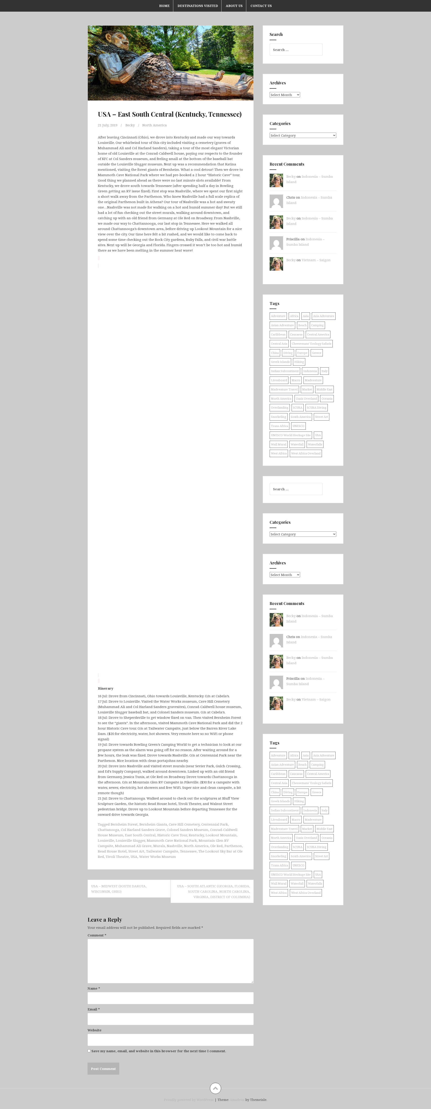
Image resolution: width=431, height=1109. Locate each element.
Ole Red (216, 846)
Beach (302, 325)
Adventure (278, 316)
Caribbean (278, 334)
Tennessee (188, 851)
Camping (317, 325)
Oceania (326, 399)
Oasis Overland (306, 399)
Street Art (136, 851)
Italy (324, 371)
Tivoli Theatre (117, 856)
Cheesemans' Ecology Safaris (311, 344)
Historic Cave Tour (172, 835)
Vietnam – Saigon (316, 260)
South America (301, 417)
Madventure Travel (284, 389)
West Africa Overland (306, 453)
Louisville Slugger (130, 840)
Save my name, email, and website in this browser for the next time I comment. (158, 1051)
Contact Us (261, 6)
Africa (294, 316)
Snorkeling (278, 417)
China (275, 353)
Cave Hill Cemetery (184, 824)
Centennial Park (214, 824)
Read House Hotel (112, 851)
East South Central (140, 835)
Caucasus (296, 334)
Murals (159, 846)
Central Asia (279, 344)
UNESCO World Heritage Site (291, 435)
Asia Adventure (323, 316)
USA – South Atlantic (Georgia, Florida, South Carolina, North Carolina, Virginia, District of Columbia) (213, 891)
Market (307, 389)
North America (154, 125)
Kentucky (196, 835)
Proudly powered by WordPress (189, 1100)
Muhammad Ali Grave (133, 846)
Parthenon (233, 846)
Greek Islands (280, 362)
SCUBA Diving (316, 407)
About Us (234, 6)
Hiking (299, 362)
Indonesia (310, 371)
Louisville (106, 840)
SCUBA (297, 407)
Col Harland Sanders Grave (143, 829)
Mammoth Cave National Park (172, 840)
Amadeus (237, 1100)
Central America (318, 334)
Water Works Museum (157, 856)
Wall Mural (278, 444)
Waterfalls (315, 444)
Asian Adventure (282, 325)
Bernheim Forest (124, 824)
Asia (306, 316)
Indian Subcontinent (285, 371)
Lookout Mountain (221, 835)
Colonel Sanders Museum (187, 829)
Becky (130, 125)
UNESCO (298, 426)
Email (94, 1009)
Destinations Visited (198, 6)
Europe (302, 353)
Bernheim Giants (153, 824)
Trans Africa (279, 426)
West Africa (279, 453)
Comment (97, 935)
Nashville (174, 846)
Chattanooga (108, 829)
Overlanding (279, 407)
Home (164, 6)
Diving (288, 353)
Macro (296, 380)
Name (94, 988)
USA (134, 856)
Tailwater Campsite (162, 851)
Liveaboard (279, 380)
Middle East (324, 389)
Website (94, 1030)
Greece (316, 353)
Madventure (313, 380)
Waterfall (297, 444)
